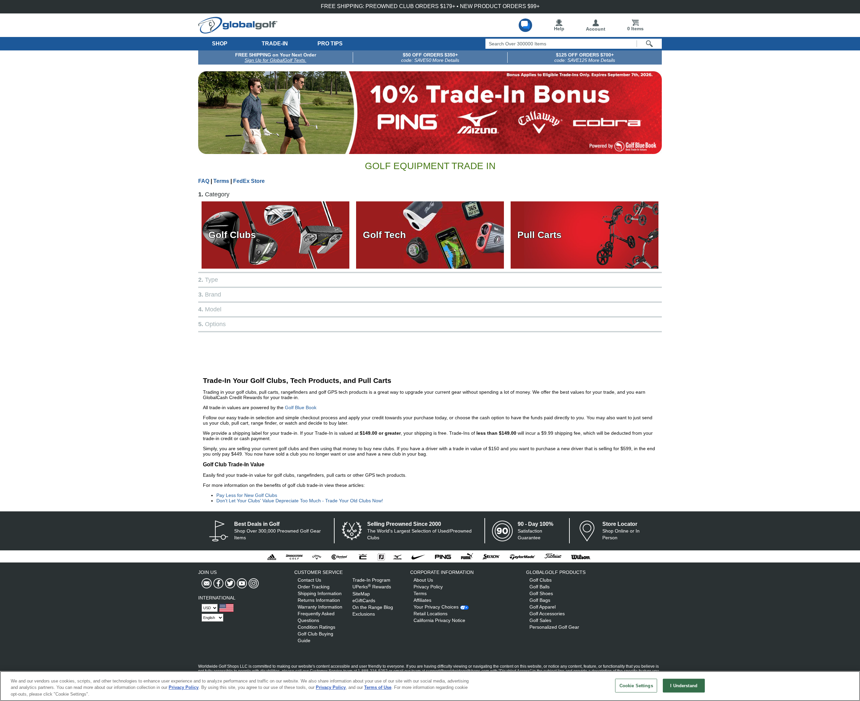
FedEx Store (249, 181)
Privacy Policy (428, 586)
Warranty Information (320, 607)
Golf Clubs (232, 235)
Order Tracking (314, 586)
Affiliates (422, 600)
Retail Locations (430, 613)
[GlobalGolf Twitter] (229, 583)
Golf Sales (540, 620)
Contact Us (309, 580)
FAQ (203, 181)
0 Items (635, 28)
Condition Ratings (316, 627)
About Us (423, 580)
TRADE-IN (275, 43)
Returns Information (319, 600)
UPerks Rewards (371, 586)
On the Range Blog (372, 607)
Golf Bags (539, 600)
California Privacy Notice (439, 620)
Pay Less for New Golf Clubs (246, 495)
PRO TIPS (330, 43)
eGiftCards (363, 600)
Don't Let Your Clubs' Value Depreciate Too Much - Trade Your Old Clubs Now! (299, 500)
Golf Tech (384, 235)
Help (559, 28)
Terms (221, 181)
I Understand (683, 685)
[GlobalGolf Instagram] (253, 583)
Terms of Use (377, 687)
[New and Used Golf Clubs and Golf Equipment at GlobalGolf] (237, 31)
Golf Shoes (541, 593)
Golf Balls (539, 586)
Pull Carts (539, 235)
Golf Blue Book (300, 407)
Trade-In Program (371, 580)
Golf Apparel (542, 607)
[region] (430, 686)
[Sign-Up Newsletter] (207, 583)
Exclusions (363, 614)
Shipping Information (320, 593)
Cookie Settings (636, 685)
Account (595, 29)
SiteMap (361, 593)
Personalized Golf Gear (554, 627)
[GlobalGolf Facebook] (217, 583)
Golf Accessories (547, 613)
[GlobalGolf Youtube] (241, 583)
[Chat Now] (525, 25)
